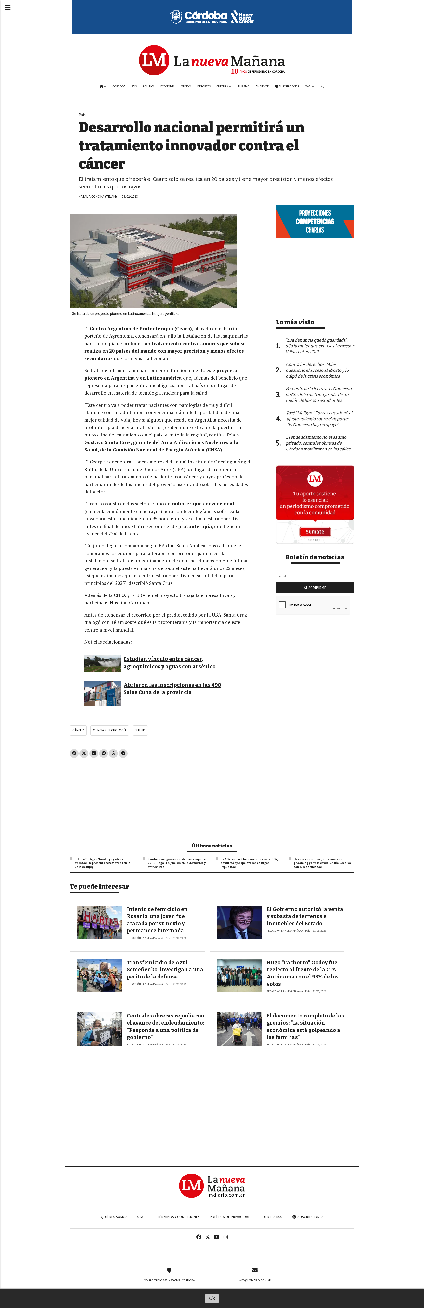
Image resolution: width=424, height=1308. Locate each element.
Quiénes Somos (114, 1217)
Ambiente (262, 86)
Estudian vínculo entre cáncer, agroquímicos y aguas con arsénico (170, 663)
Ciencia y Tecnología (109, 730)
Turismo (244, 86)
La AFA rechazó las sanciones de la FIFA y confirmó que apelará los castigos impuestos (250, 863)
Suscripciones (288, 86)
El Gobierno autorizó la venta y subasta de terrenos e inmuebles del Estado (305, 916)
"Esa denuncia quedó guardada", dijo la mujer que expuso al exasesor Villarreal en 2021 (319, 346)
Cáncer (78, 730)
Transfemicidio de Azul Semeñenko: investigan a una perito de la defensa (165, 969)
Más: (308, 86)
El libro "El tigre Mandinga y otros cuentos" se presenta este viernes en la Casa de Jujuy (102, 863)
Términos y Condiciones (178, 1217)
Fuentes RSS (271, 1217)
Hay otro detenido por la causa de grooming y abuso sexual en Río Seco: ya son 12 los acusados (322, 863)
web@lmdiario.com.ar (255, 1280)
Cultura (222, 86)
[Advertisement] (168, 798)
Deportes (204, 86)
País (134, 86)
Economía (167, 86)
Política (149, 86)
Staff (142, 1217)
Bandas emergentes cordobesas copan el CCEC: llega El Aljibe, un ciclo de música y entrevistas (177, 863)
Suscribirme (315, 588)
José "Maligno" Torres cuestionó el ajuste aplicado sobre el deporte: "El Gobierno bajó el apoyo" (319, 418)
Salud (140, 730)
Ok (212, 1298)
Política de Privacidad (230, 1217)
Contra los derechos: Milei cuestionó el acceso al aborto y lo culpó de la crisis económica (317, 370)
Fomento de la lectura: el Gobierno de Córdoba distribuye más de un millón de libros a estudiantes (319, 394)
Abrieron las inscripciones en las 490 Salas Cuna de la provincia (172, 689)
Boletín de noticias (315, 557)
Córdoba (118, 86)
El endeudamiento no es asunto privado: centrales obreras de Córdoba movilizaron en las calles (318, 443)
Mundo (186, 86)
